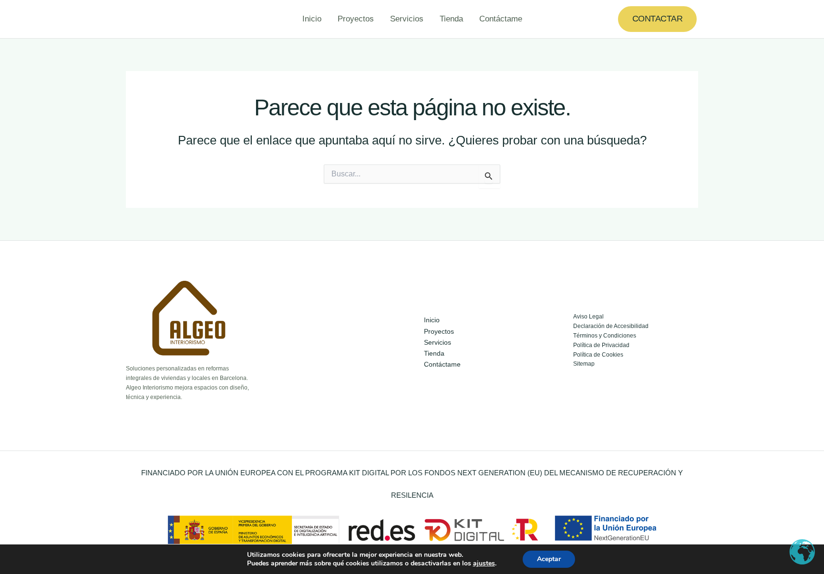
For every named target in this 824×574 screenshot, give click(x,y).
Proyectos (356, 18)
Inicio (311, 18)
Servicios (406, 18)
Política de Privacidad (601, 345)
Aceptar (549, 559)
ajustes (484, 563)
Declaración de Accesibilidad (611, 326)
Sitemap (584, 363)
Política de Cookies (598, 354)
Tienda (451, 18)
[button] (658, 19)
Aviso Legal (588, 316)
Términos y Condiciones (604, 335)
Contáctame (500, 18)
